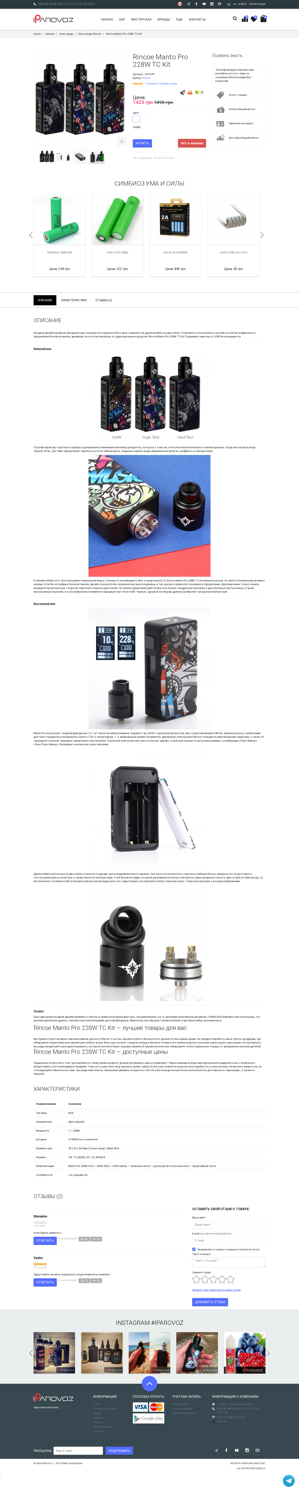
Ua (234, 4)
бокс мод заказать (120, 1066)
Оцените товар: (201, 1272)
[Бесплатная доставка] (190, 92)
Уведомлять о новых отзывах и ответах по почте (228, 1249)
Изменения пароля (184, 1413)
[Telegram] (182, 92)
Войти (242, 4)
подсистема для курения (64, 1042)
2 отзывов (151, 83)
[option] (47, 156)
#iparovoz (167, 1322)
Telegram (222, 1421)
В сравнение (144, 158)
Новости (98, 1417)
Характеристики (74, 300)
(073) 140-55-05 (86, 3)
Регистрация (257, 4)
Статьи (97, 1422)
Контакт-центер (102, 1426)
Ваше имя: (199, 1217)
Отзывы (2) (103, 300)
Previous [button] (29, 235)
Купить (142, 143)
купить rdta (140, 1038)
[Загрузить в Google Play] (149, 1418)
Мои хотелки (166, 158)
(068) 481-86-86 (47, 3)
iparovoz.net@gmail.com (231, 1416)
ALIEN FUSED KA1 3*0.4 (233, 252)
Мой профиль (180, 1404)
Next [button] (263, 235)
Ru (228, 4)
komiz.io (260, 1468)
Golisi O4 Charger (176, 252)
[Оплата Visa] (140, 1407)
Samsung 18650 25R (59, 252)
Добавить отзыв (210, 1302)
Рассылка (42, 1451)
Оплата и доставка (104, 1408)
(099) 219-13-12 (66, 3)
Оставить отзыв (168, 83)
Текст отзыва (201, 1254)
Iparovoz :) (48, 1463)
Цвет (136, 112)
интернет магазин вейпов (72, 1038)
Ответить (45, 1241)
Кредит (97, 1413)
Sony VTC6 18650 (117, 252)
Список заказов (182, 1408)
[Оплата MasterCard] (156, 1407)
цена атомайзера (155, 1062)
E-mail (211, 1233)
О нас (96, 1404)
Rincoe (146, 77)
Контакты (99, 1431)
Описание (45, 300)
